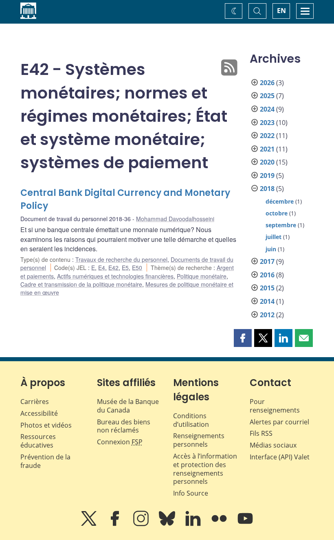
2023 (267, 122)
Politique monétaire (201, 276)
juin (271, 249)
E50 (137, 267)
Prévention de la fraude (45, 461)
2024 (267, 109)
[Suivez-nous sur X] (90, 524)
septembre (281, 225)
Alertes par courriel (279, 421)
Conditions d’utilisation (191, 420)
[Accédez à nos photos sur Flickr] (220, 524)
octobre (277, 213)
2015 (267, 287)
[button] (243, 338)
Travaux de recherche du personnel (121, 259)
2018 (267, 188)
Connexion (120, 441)
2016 (267, 274)
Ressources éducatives (38, 441)
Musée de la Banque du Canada (128, 406)
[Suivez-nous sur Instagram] (142, 524)
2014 (267, 301)
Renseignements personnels (198, 440)
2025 (267, 95)
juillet (273, 237)
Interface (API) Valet (280, 456)
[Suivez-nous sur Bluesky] (168, 524)
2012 (267, 314)
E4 (101, 267)
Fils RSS (261, 433)
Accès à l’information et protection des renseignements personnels (205, 469)
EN (281, 10)
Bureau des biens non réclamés (123, 426)
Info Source (190, 493)
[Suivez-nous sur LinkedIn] (194, 524)
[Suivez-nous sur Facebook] (116, 524)
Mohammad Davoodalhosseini (175, 219)
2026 (267, 82)
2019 (267, 175)
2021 (267, 149)
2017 (267, 261)
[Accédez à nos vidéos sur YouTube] (245, 524)
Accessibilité (39, 413)
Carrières (34, 401)
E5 (125, 267)
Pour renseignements (275, 406)
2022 (267, 135)
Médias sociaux (273, 445)
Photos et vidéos (46, 425)
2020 (267, 162)
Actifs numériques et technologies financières (115, 276)
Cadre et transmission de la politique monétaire (81, 284)
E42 (113, 267)
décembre (280, 201)
